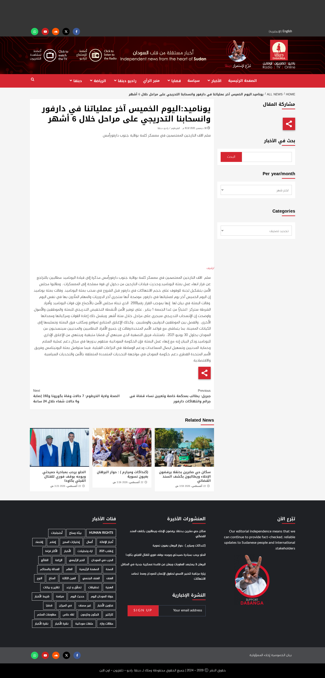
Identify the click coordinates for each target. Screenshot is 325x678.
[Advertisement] (162, 13)
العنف (109, 578)
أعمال (89, 542)
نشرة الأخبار (62, 623)
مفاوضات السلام (46, 614)
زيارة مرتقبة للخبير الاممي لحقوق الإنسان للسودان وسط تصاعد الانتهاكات (168, 576)
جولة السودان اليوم (102, 596)
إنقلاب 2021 (106, 551)
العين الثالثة (69, 578)
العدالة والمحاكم (49, 569)
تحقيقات (93, 587)
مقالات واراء (106, 623)
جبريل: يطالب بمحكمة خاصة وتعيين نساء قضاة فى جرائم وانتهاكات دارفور (170, 396)
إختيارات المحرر (71, 542)
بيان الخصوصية (281, 655)
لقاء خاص (68, 614)
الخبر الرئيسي (77, 560)
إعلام (53, 542)
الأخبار (216, 80)
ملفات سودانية (84, 623)
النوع (39, 578)
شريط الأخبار (42, 596)
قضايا (176, 80)
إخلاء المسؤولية (259, 655)
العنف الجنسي (91, 578)
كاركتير (109, 614)
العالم (69, 569)
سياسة (193, 80)
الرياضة (100, 80)
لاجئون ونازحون (90, 614)
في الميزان (65, 605)
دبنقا (77, 80)
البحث (231, 157)
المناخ (52, 578)
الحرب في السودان (102, 560)
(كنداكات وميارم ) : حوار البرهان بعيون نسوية (122, 474)
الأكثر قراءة (51, 551)
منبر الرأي (151, 80)
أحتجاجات (57, 533)
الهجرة (109, 587)
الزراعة (58, 560)
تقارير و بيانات (51, 587)
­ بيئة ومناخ (75, 533)
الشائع (44, 560)
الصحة (109, 569)
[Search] (32, 79)
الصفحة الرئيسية (242, 80)
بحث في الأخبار (279, 141)
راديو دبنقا (127, 80)
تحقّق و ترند (74, 587)
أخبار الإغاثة (106, 542)
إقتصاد (39, 542)
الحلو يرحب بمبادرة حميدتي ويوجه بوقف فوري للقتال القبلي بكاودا (64, 476)
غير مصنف (84, 605)
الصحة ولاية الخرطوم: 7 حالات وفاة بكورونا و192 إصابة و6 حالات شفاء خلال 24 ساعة (76, 396)
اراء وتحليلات (85, 551)
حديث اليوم (77, 596)
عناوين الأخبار (105, 605)
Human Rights (101, 533)
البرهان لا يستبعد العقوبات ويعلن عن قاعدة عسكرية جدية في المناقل (163, 564)
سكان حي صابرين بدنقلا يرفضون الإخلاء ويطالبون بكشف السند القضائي (185, 476)
